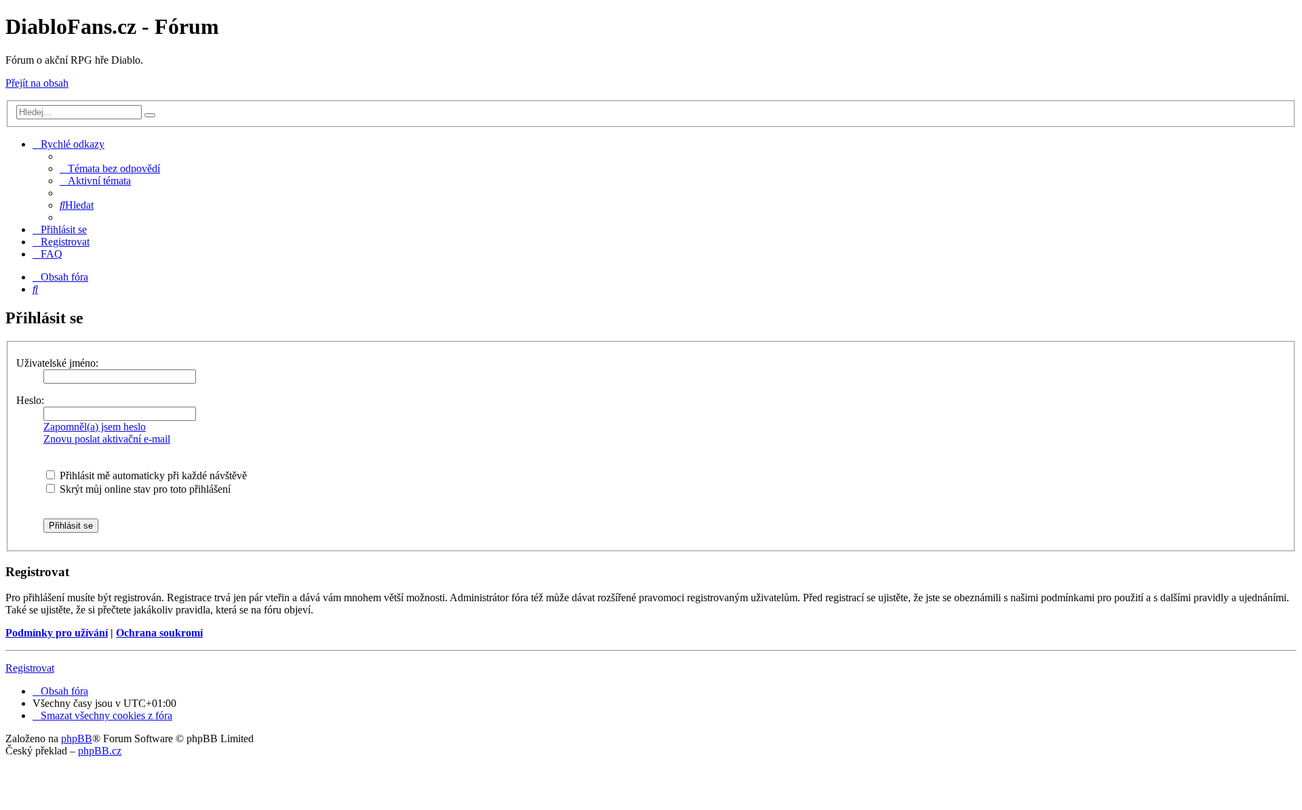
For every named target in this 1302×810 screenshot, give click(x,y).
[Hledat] (149, 115)
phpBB (76, 738)
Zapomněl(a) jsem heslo (94, 426)
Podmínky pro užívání (56, 633)
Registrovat (29, 668)
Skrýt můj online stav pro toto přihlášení (144, 489)
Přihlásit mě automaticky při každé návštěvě (152, 475)
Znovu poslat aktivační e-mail (106, 439)
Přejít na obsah (36, 83)
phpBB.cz (99, 750)
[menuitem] (110, 168)
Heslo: (30, 400)
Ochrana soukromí (159, 633)
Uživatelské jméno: (57, 363)
